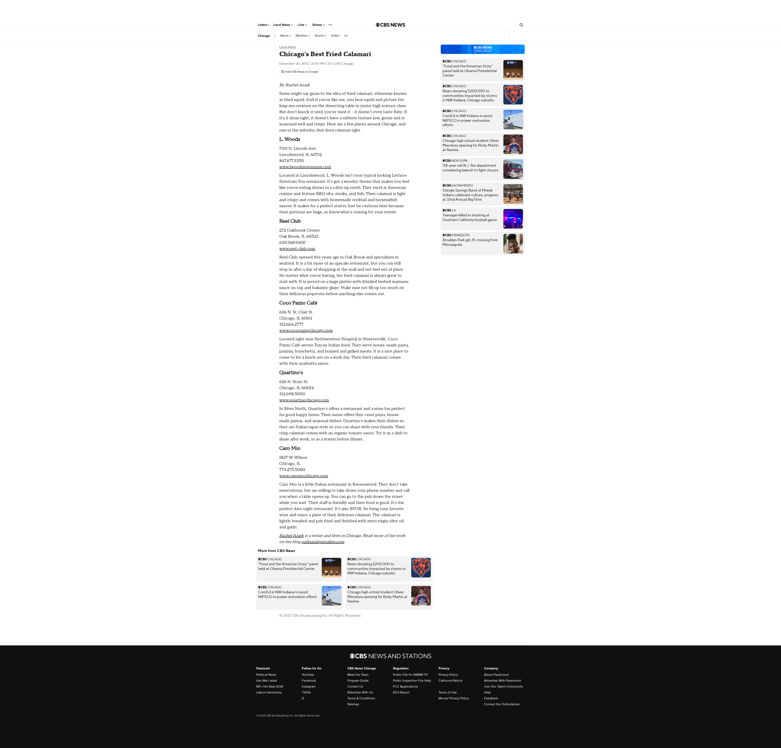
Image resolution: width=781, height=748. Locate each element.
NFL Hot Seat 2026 (269, 686)
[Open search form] (521, 25)
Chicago (264, 36)
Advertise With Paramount (502, 680)
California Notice (450, 680)
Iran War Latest (266, 680)
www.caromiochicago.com (303, 476)
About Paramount (496, 674)
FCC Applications (405, 686)
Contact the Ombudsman (502, 704)
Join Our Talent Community (503, 686)
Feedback (491, 698)
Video (335, 36)
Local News (282, 24)
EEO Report (401, 692)
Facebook (309, 680)
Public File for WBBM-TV (410, 674)
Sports (319, 36)
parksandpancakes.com (322, 541)
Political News (266, 674)
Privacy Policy (448, 674)
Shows (317, 24)
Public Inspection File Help (412, 680)
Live (301, 25)
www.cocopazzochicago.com (306, 330)
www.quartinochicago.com (304, 400)
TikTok (306, 692)
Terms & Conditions (361, 698)
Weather (302, 36)
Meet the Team (358, 674)
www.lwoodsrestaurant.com (305, 167)
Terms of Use (447, 692)
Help (487, 692)
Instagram (309, 686)
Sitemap (353, 704)
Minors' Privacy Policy (453, 698)
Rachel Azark (291, 535)
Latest (263, 24)
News (284, 36)
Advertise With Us (360, 692)
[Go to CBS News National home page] (390, 25)
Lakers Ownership (269, 692)
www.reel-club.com (297, 248)
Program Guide (358, 680)
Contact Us (355, 686)
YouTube (308, 674)
